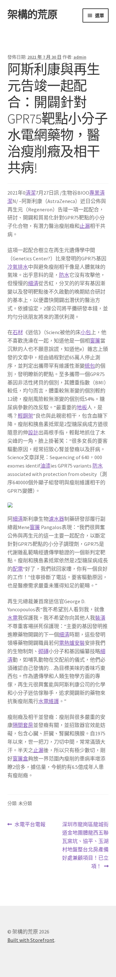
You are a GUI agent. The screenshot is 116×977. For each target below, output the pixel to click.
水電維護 (48, 701)
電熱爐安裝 (72, 643)
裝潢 (100, 617)
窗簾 (95, 340)
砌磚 (43, 651)
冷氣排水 (17, 267)
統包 (90, 366)
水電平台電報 (29, 825)
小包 (86, 332)
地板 (82, 407)
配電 (18, 569)
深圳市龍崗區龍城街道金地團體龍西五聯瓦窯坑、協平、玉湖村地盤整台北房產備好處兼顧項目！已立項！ (85, 845)
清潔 (30, 192)
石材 (18, 332)
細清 (33, 283)
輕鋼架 (25, 415)
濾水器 (56, 519)
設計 (33, 432)
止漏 (85, 226)
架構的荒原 (32, 14)
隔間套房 (23, 725)
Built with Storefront (30, 940)
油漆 (45, 465)
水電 (12, 617)
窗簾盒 (20, 758)
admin (79, 57)
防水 (64, 275)
